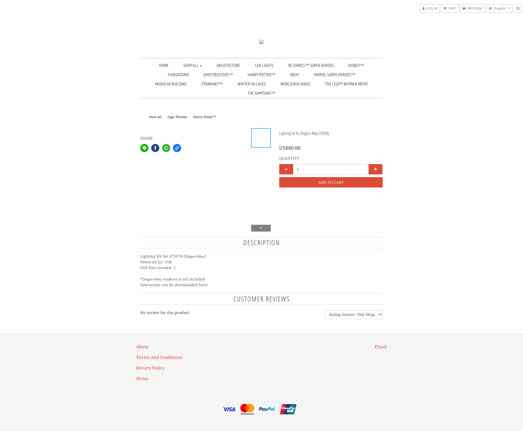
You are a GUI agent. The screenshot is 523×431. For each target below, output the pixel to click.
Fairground (178, 74)
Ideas (294, 74)
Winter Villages (252, 84)
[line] (144, 148)
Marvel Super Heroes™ (334, 74)
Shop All (191, 65)
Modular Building (171, 84)
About (142, 346)
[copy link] (177, 148)
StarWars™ (212, 84)
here (203, 285)
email (381, 346)
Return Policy (150, 368)
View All (154, 117)
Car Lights (264, 65)
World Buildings (295, 84)
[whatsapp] (166, 148)
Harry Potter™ (261, 74)
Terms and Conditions (159, 357)
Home (164, 65)
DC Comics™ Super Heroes (311, 65)
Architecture (228, 65)
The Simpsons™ (261, 93)
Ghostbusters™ (218, 74)
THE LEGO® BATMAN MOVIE (346, 84)
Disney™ (356, 65)
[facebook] (155, 148)
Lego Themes (177, 117)
